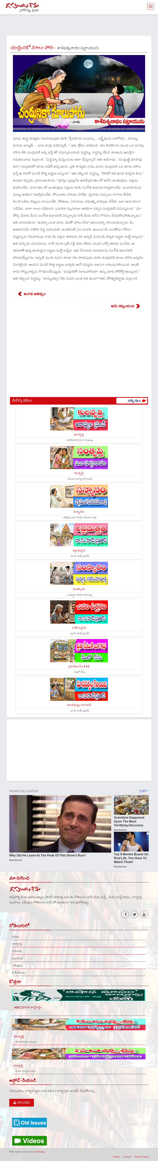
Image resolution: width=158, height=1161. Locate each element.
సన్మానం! (78, 511)
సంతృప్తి (79, 473)
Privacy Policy (141, 1156)
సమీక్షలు (17, 965)
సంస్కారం (79, 589)
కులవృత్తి (79, 434)
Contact (127, 1156)
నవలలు (17, 951)
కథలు (15, 936)
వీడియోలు (18, 972)
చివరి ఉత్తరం (78, 627)
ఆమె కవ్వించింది (122, 306)
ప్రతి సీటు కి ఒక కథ (78, 666)
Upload (23, 1102)
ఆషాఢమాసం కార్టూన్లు (27, 1007)
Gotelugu (39, 1151)
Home (116, 1156)
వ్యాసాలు (17, 958)
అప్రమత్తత (79, 550)
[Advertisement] (79, 23)
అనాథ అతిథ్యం (35, 294)
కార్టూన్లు (17, 943)
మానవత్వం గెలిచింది (79, 705)
